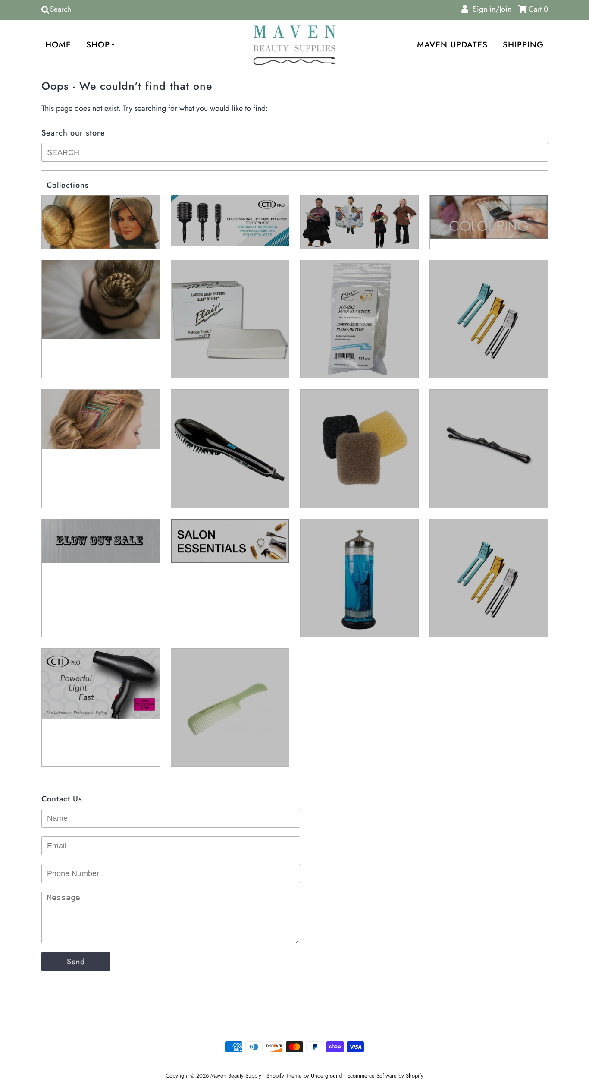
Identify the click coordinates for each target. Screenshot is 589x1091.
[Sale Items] (101, 541)
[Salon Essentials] (230, 541)
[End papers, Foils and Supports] (230, 319)
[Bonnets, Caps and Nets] (101, 222)
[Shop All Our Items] (359, 578)
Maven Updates (452, 44)
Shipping (523, 44)
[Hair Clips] (489, 319)
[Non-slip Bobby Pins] (489, 449)
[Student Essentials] (489, 578)
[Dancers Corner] (101, 299)
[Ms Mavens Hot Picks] (359, 449)
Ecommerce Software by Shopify (385, 1076)
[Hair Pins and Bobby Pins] (101, 419)
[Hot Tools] (230, 449)
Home (58, 44)
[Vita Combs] (230, 707)
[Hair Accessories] (359, 319)
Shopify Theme (284, 1076)
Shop (98, 44)
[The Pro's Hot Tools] (101, 684)
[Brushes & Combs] (230, 220)
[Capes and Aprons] (359, 222)
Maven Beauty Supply (235, 1076)
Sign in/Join (489, 9)
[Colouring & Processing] (489, 217)
